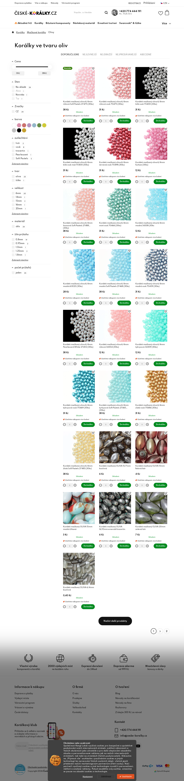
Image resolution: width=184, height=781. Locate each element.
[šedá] (14, 130)
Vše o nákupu (41, 3)
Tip (19, 99)
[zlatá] (24, 130)
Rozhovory (121, 708)
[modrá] (34, 125)
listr (20, 143)
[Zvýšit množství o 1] (75, 121)
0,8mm (21, 240)
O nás (75, 694)
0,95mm (22, 243)
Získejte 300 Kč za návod (128, 712)
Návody (54, 3)
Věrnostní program (71, 3)
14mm (20, 197)
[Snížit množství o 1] (64, 121)
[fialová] (29, 125)
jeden (21, 273)
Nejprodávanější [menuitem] (126, 55)
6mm (21, 193)
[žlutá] (44, 125)
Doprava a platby (24, 694)
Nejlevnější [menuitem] (90, 55)
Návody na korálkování (127, 698)
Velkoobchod (79, 708)
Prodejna (77, 698)
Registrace (134, 3)
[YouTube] (138, 746)
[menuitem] (23, 23)
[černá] (19, 130)
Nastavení (88, 776)
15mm (20, 201)
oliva (21, 177)
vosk (20, 147)
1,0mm (21, 247)
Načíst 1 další (115, 621)
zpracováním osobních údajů (38, 749)
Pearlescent (23, 155)
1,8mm (21, 255)
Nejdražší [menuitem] (106, 55)
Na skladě (23, 87)
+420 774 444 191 (130, 11)
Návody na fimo (123, 703)
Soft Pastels (24, 159)
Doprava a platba (23, 3)
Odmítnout (106, 776)
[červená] (24, 125)
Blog (117, 694)
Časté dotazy (21, 712)
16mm (20, 205)
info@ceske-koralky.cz (133, 736)
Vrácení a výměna (24, 708)
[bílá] (14, 125)
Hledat (106, 12)
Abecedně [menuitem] (145, 55)
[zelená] (39, 125)
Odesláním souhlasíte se (39, 747)
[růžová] (19, 125)
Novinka (21, 95)
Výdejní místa (22, 698)
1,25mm (22, 251)
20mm (21, 209)
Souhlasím (127, 776)
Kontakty (77, 712)
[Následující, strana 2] (160, 631)
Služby (75, 703)
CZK (165, 3)
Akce (20, 91)
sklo (20, 227)
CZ (20, 112)
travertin (22, 151)
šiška (20, 180)
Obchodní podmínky (37, 767)
